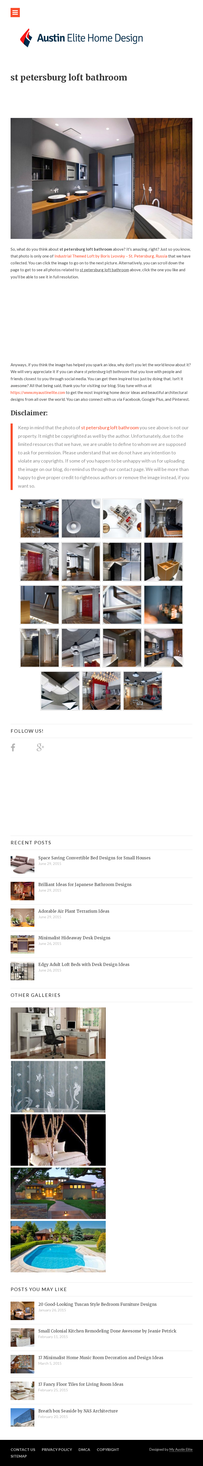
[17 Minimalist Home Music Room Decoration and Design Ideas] (22, 1364)
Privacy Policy (57, 1449)
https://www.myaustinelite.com (38, 392)
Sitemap (19, 1456)
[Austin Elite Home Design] (80, 37)
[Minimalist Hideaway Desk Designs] (22, 944)
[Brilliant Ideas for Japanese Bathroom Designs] (22, 891)
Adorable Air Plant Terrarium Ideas (73, 911)
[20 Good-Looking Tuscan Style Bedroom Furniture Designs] (22, 1311)
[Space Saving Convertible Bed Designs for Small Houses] (22, 864)
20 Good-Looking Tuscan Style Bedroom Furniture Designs (97, 1304)
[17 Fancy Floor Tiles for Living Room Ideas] (22, 1391)
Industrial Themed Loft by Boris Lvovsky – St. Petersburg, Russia (110, 256)
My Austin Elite (180, 1449)
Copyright (108, 1449)
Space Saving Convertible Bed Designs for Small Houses (94, 857)
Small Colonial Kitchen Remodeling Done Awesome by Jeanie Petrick (107, 1331)
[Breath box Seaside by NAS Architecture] (22, 1417)
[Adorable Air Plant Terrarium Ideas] (22, 917)
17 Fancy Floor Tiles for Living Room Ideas (80, 1384)
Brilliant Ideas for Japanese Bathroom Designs (85, 884)
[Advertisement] (107, 97)
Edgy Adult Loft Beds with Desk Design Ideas (84, 964)
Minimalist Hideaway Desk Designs (74, 937)
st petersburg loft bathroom (110, 427)
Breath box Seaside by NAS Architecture (78, 1410)
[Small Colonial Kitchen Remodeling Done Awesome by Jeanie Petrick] (22, 1337)
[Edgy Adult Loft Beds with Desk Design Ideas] (22, 971)
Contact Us (23, 1449)
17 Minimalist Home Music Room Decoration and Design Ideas (100, 1357)
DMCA (84, 1449)
